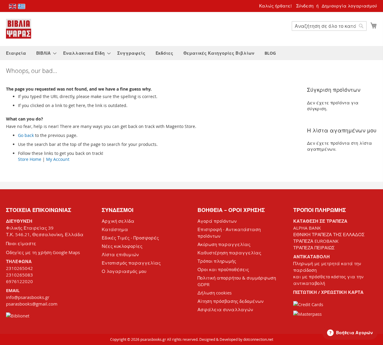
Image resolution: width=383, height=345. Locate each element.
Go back (26, 135)
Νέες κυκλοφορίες (122, 246)
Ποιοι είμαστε (21, 243)
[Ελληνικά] (21, 6)
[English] (12, 6)
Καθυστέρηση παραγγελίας (229, 253)
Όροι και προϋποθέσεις (223, 269)
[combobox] (329, 26)
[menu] (191, 53)
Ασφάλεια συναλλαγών (225, 309)
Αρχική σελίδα (118, 221)
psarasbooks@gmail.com (31, 304)
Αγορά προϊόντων (217, 221)
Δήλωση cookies (214, 293)
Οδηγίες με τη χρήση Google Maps (43, 252)
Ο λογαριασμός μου (124, 271)
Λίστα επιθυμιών (120, 254)
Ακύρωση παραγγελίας (223, 244)
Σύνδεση (305, 6)
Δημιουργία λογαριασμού (349, 6)
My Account (57, 159)
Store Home (29, 159)
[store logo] (18, 29)
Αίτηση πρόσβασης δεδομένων (230, 301)
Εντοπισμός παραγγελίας (131, 263)
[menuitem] (16, 53)
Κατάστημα (115, 229)
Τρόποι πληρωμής (216, 261)
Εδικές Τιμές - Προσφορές (130, 238)
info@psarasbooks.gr (27, 297)
